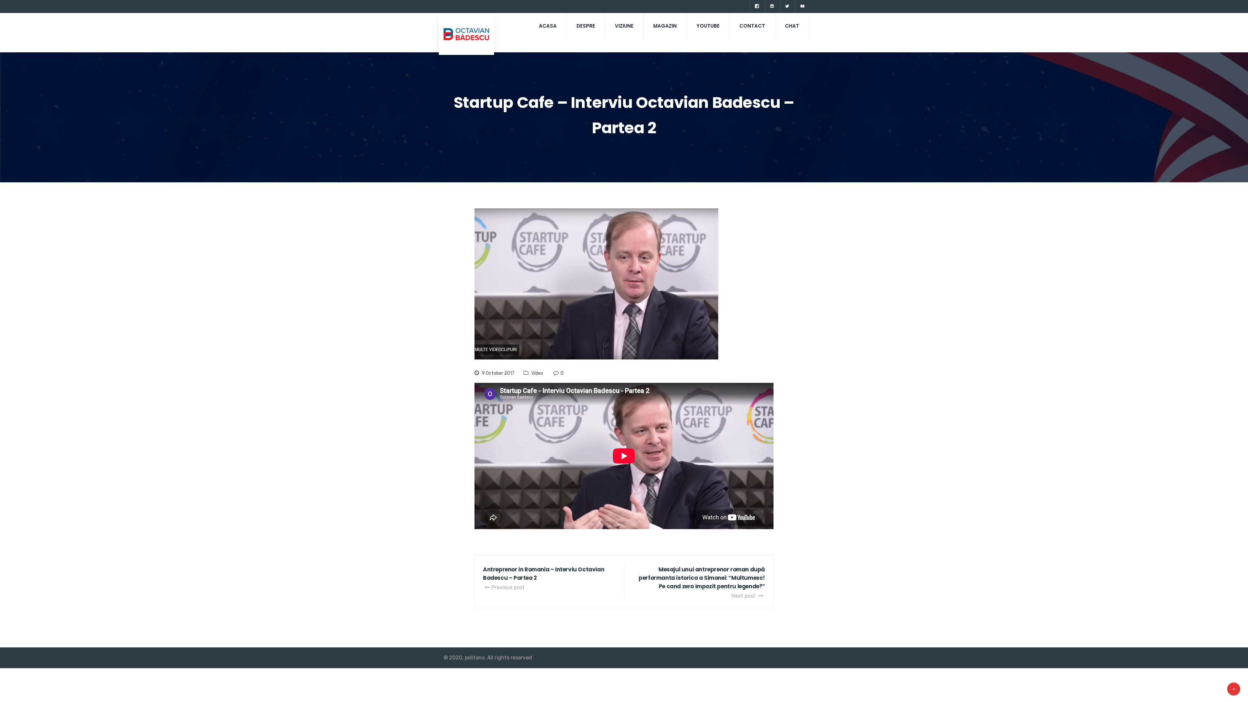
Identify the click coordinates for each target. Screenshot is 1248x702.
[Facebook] (757, 6)
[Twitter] (787, 6)
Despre (586, 25)
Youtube (708, 25)
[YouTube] (802, 6)
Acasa (548, 25)
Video (537, 373)
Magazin (665, 25)
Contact (752, 25)
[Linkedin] (772, 6)
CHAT (792, 25)
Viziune (624, 25)
